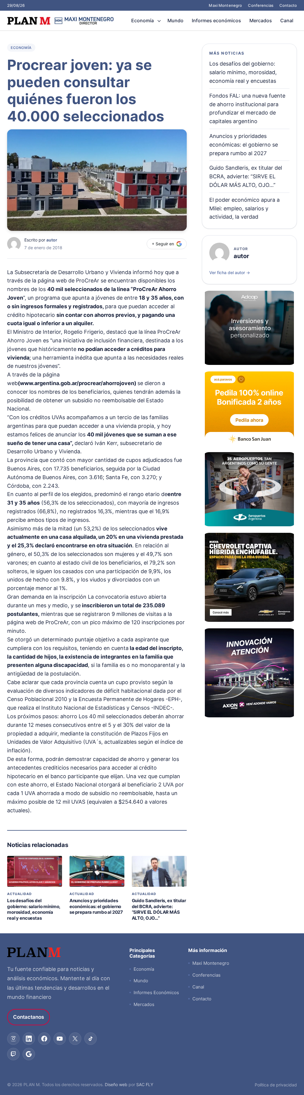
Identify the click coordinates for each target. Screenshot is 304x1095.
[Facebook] (44, 1038)
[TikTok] (90, 1038)
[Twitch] (13, 1054)
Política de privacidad (276, 1084)
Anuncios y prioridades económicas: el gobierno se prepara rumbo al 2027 (96, 906)
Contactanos (28, 1017)
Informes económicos (216, 20)
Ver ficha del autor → (229, 272)
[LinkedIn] (29, 1038)
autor (51, 239)
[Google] (29, 1054)
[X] (75, 1038)
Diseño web (116, 1084)
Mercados (260, 20)
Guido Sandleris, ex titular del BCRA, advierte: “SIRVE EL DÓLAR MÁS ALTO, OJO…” (159, 909)
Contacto (288, 5)
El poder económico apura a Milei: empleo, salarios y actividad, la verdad (244, 208)
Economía (142, 20)
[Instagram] (13, 1038)
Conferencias (260, 5)
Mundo (175, 20)
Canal (286, 20)
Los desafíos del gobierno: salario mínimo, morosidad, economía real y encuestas (33, 909)
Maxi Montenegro (225, 5)
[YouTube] (59, 1038)
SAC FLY (144, 1084)
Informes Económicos (156, 992)
